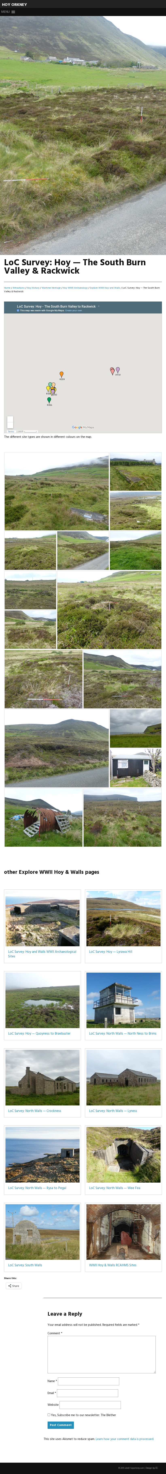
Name (52, 1381)
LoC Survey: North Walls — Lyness (113, 1111)
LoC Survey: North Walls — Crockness (34, 1111)
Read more (18, 70)
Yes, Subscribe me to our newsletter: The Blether (83, 1415)
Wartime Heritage (51, 288)
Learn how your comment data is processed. (125, 1439)
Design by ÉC (152, 1468)
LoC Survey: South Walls (25, 1265)
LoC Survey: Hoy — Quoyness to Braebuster (39, 1033)
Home (7, 288)
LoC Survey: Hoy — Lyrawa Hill (110, 952)
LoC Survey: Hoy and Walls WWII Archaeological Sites (42, 954)
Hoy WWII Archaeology (75, 288)
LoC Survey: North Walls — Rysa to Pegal (37, 1188)
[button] (5, 12)
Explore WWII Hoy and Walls (105, 288)
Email (52, 1393)
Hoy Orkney (14, 5)
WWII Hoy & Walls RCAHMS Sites (112, 1265)
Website (53, 1405)
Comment (55, 1333)
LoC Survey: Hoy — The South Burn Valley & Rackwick (75, 55)
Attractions (19, 288)
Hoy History (33, 288)
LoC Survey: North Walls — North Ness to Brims (122, 1033)
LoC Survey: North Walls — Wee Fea (114, 1188)
